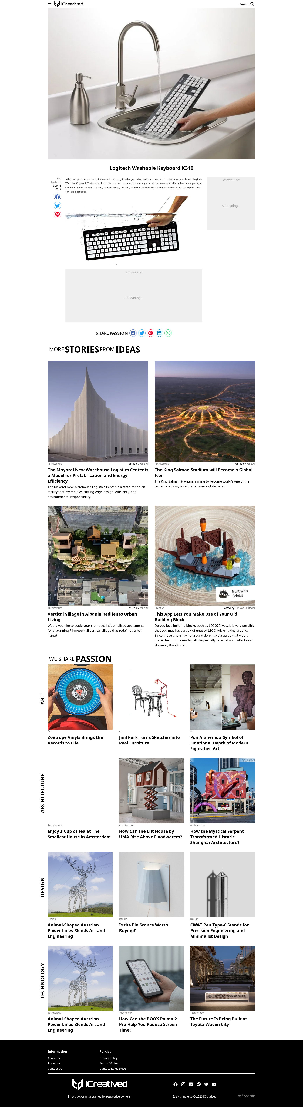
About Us (54, 1058)
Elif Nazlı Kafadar (245, 608)
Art (42, 699)
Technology (42, 981)
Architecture (55, 463)
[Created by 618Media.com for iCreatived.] (246, 1095)
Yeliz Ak (144, 463)
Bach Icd (56, 182)
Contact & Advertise (113, 1069)
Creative (159, 608)
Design (42, 887)
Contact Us (55, 1069)
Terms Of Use (109, 1063)
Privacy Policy (108, 1058)
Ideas (58, 178)
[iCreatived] (99, 1084)
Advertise (54, 1063)
